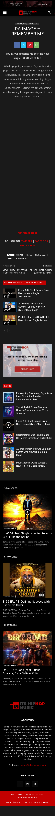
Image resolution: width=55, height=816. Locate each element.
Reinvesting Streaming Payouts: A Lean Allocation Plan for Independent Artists (34, 396)
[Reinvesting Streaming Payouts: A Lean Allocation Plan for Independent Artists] (8, 397)
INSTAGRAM (27, 245)
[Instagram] (27, 784)
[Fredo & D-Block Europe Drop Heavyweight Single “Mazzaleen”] (10, 293)
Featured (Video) (10, 665)
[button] (4, 12)
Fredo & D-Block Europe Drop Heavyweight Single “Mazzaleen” (33, 293)
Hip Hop (29, 255)
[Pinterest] (30, 45)
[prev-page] (4, 330)
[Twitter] (23, 45)
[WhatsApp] (36, 45)
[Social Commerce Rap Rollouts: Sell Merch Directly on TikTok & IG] (8, 439)
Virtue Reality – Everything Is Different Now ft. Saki (15, 271)
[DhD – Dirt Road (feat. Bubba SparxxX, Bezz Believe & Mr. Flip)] (27, 648)
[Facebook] (17, 45)
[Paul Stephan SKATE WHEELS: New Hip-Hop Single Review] (10, 320)
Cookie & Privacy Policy (27, 797)
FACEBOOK (41, 241)
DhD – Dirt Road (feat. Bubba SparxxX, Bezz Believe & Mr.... (22, 671)
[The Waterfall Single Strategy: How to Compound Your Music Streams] (8, 411)
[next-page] (9, 330)
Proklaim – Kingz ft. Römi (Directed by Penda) (40, 271)
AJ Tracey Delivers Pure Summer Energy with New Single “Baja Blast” (31, 306)
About (11, 794)
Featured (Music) (21, 24)
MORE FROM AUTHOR (34, 282)
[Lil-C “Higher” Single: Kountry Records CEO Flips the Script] (27, 512)
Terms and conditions (34, 794)
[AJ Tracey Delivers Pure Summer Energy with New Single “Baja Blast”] (10, 307)
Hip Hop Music (40, 255)
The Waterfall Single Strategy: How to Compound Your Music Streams (32, 410)
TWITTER (26, 241)
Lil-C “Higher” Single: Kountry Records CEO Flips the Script (27, 535)
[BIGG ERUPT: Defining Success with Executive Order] (27, 580)
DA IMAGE (19, 255)
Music (10, 258)
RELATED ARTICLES (13, 282)
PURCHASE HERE (27, 233)
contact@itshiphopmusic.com (32, 765)
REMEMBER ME (21, 258)
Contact (20, 794)
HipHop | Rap (33, 24)
